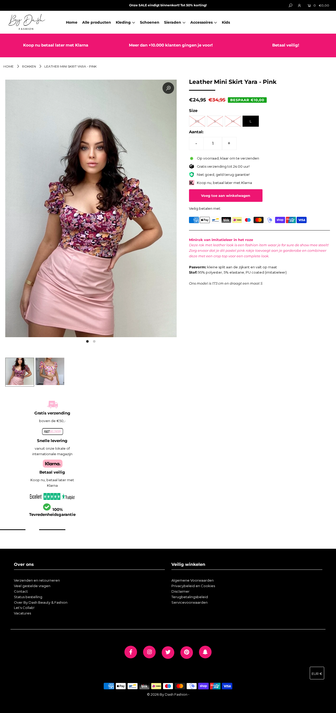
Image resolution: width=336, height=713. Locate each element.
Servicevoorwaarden (189, 602)
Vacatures (22, 613)
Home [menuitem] (71, 22)
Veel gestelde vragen (32, 586)
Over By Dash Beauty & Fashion (40, 602)
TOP (326, 707)
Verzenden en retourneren (37, 580)
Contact (21, 591)
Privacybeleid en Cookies (193, 586)
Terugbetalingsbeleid (189, 597)
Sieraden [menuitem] (172, 22)
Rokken (29, 66)
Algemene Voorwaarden (192, 580)
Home (8, 66)
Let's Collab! (24, 608)
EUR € (317, 673)
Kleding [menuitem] (123, 22)
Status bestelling (28, 597)
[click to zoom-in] (168, 88)
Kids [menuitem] (226, 22)
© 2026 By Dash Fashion (167, 694)
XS (197, 121)
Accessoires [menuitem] (201, 22)
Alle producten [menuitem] (96, 22)
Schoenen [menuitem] (149, 22)
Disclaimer (180, 591)
